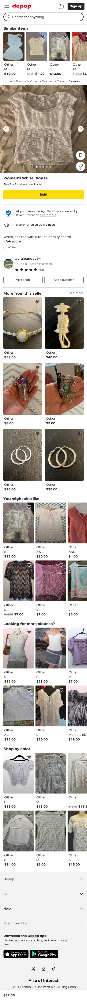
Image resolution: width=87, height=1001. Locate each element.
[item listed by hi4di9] (50, 580)
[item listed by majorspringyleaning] (18, 831)
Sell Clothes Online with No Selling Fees (43, 987)
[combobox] (43, 17)
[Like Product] (20, 37)
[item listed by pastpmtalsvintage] (50, 523)
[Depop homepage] (21, 6)
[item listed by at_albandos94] (22, 323)
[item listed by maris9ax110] (50, 706)
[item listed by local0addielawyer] (50, 648)
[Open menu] (6, 6)
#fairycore (12, 241)
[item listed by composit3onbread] (18, 773)
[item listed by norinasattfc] (18, 580)
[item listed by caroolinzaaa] (18, 648)
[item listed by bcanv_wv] (18, 523)
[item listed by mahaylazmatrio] (18, 706)
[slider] (43, 129)
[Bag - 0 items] (61, 6)
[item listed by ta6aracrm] (50, 831)
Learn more (48, 215)
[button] (49, 269)
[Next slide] (80, 128)
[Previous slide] (6, 128)
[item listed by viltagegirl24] (50, 773)
